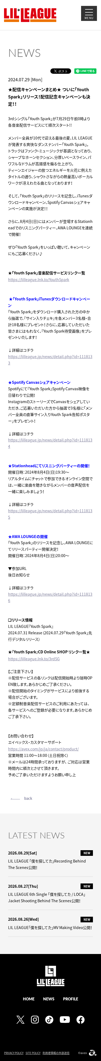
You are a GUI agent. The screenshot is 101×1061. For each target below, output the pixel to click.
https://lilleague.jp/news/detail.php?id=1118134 (50, 443)
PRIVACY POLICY (13, 1053)
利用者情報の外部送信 (56, 1053)
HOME (28, 998)
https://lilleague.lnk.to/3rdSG (34, 658)
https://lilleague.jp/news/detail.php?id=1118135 (50, 514)
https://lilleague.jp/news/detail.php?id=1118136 (50, 597)
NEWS (48, 998)
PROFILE (70, 998)
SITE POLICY (33, 1053)
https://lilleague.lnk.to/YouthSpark (38, 279)
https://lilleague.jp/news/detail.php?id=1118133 (50, 360)
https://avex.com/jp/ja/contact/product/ (43, 748)
